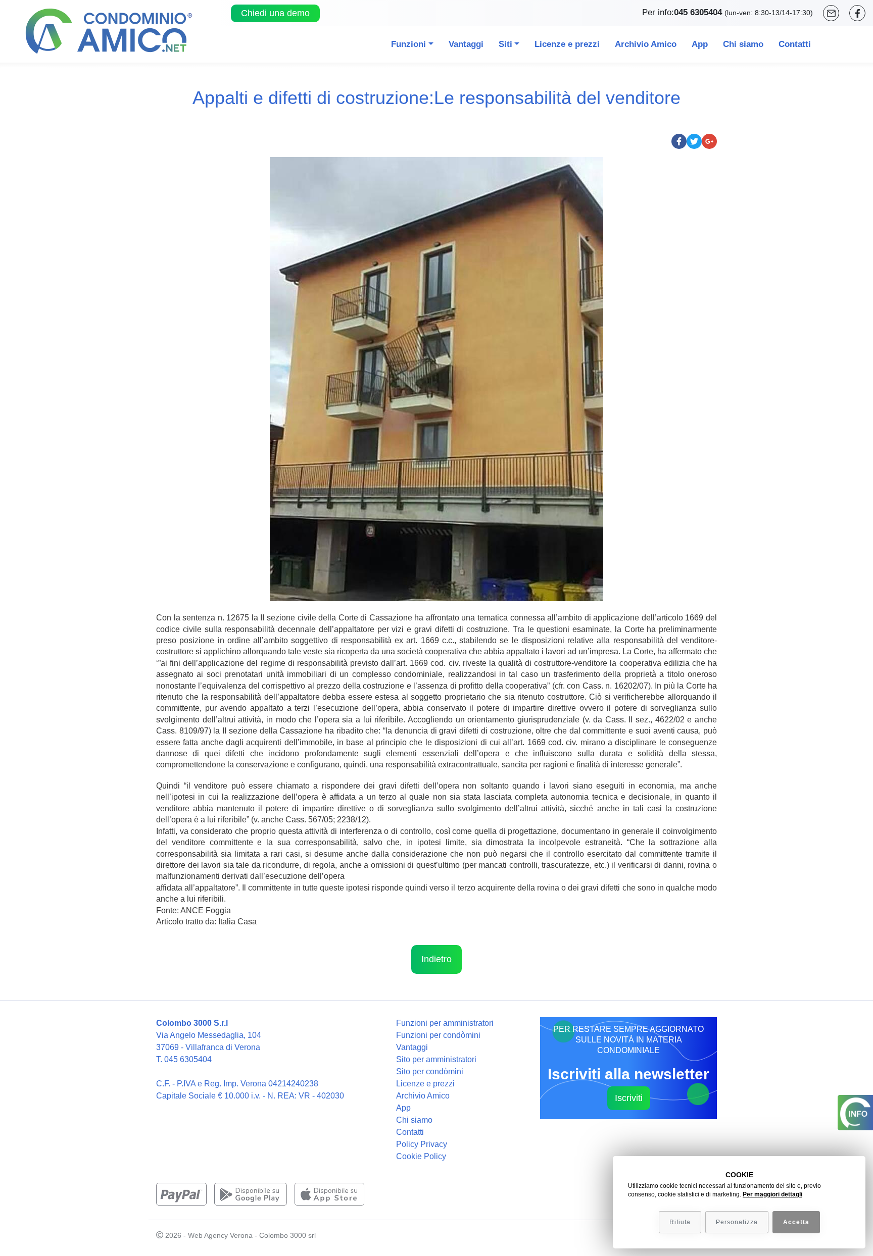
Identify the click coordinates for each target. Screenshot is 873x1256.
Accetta (796, 1222)
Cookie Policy (421, 1156)
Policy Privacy (421, 1144)
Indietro (436, 959)
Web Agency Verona (220, 1235)
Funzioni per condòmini (438, 1035)
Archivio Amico (645, 44)
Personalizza (737, 1222)
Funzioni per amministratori (445, 1023)
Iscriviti (629, 1097)
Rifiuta (680, 1222)
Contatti (795, 44)
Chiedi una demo (275, 13)
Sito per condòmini (429, 1071)
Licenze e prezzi (567, 44)
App (700, 44)
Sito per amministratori (436, 1059)
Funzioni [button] (408, 44)
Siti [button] (505, 44)
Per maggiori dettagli (772, 1194)
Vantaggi (466, 44)
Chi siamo (743, 44)
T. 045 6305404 (184, 1059)
